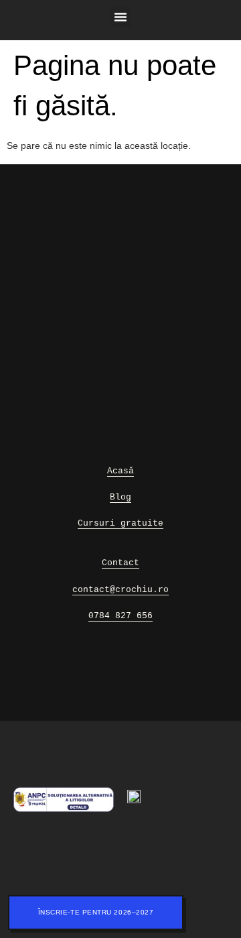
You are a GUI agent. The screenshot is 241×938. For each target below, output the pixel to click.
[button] (120, 17)
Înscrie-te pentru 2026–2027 (96, 912)
